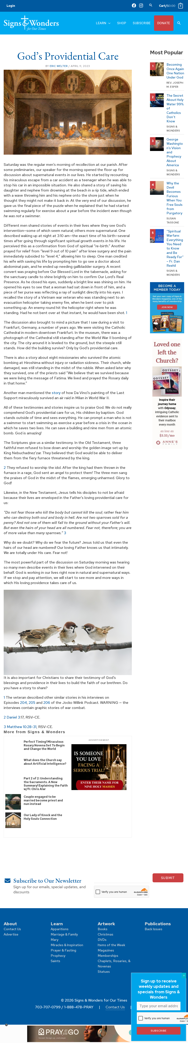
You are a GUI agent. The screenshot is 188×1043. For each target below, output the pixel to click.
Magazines (106, 950)
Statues (104, 971)
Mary (54, 940)
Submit (168, 878)
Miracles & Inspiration (67, 945)
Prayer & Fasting (63, 950)
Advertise (11, 934)
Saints (55, 961)
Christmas (105, 934)
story (56, 392)
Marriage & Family (64, 934)
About (10, 924)
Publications (158, 924)
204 (23, 702)
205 (32, 702)
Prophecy (58, 955)
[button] (151, 5)
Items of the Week (111, 945)
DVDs (102, 940)
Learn (57, 924)
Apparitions (59, 929)
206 (46, 702)
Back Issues (153, 929)
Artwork (106, 924)
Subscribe (158, 1030)
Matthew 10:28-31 (21, 726)
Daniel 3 (13, 717)
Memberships (108, 955)
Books (102, 929)
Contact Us (12, 929)
